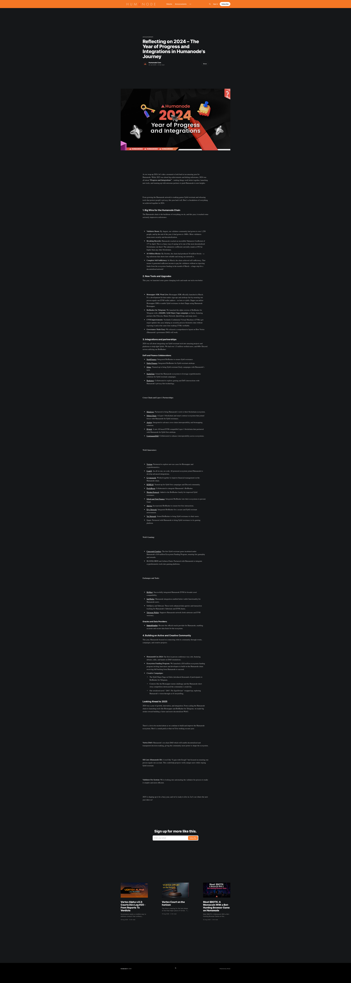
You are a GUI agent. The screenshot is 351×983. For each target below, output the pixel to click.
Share (205, 63)
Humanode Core (155, 62)
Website (169, 4)
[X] (175, 968)
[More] (190, 4)
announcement (148, 37)
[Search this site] (209, 4)
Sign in (215, 4)
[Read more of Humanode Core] (145, 63)
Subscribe (225, 4)
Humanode (124, 968)
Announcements (181, 4)
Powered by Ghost (225, 968)
